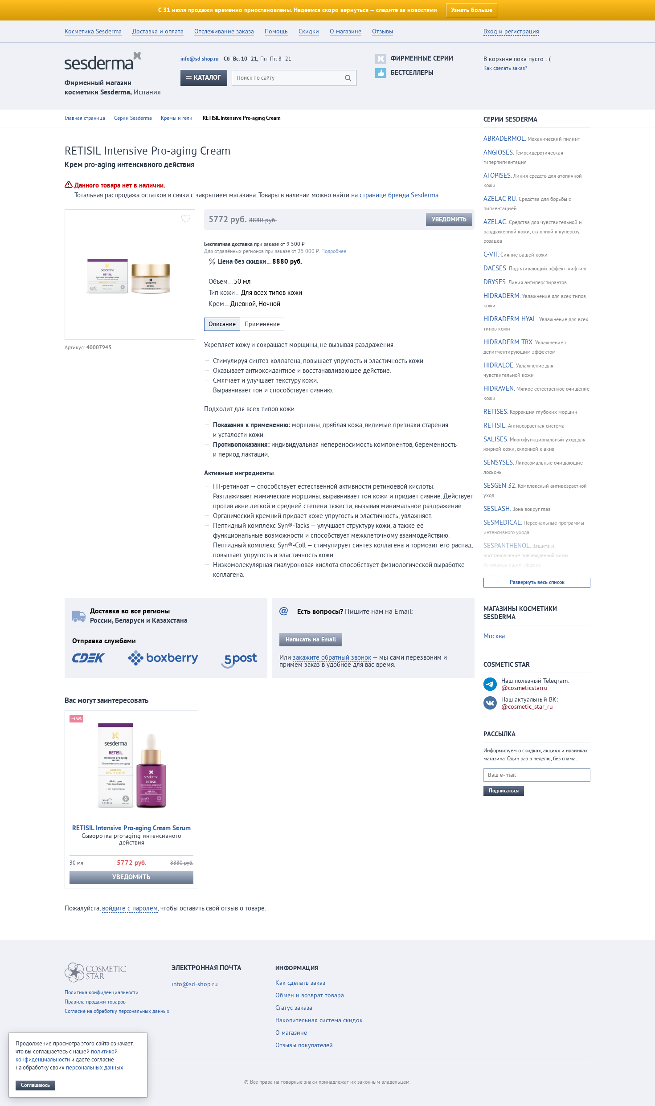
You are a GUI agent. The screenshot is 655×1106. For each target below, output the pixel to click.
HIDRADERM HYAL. (510, 319)
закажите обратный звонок (332, 657)
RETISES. (495, 412)
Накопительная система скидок (319, 1020)
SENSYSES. (498, 462)
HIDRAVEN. (499, 388)
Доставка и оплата (158, 31)
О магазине (345, 31)
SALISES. (495, 439)
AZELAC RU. (500, 199)
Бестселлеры (412, 73)
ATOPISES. (497, 176)
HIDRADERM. (501, 296)
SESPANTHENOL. (507, 546)
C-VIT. (491, 254)
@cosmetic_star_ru (527, 706)
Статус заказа (293, 1008)
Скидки (309, 31)
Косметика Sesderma (93, 31)
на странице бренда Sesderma (394, 195)
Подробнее (333, 251)
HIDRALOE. (498, 365)
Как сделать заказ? (505, 68)
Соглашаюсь (35, 1085)
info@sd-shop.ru (199, 59)
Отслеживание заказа (224, 31)
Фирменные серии (422, 58)
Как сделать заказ (300, 983)
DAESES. (495, 268)
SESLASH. (497, 509)
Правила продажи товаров (95, 1002)
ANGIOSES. (498, 152)
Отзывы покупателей (304, 1045)
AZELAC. (495, 222)
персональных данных (94, 1068)
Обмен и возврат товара (309, 995)
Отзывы (382, 31)
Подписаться (504, 791)
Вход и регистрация (511, 31)
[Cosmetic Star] (96, 973)
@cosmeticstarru (524, 688)
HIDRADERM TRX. (508, 342)
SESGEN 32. (499, 486)
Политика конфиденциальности (102, 993)
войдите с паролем (130, 908)
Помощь (276, 31)
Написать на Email (311, 639)
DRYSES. (495, 282)
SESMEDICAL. (502, 522)
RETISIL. (494, 425)
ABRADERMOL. (504, 139)
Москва (494, 636)
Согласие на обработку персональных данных (117, 1011)
